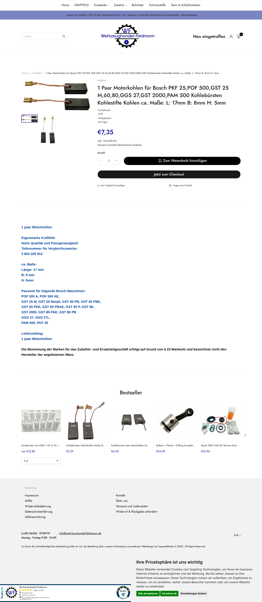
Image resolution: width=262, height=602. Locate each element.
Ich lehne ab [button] (169, 593)
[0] (239, 36)
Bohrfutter (138, 5)
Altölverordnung (35, 517)
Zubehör (119, 5)
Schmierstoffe (157, 5)
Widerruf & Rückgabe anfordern (136, 512)
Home (65, 5)
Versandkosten (110, 140)
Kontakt (120, 495)
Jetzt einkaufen (189, 15)
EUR (236, 535)
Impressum (32, 495)
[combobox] (44, 36)
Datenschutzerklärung (38, 512)
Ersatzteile (100, 5)
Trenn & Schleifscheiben (185, 5)
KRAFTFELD (82, 5)
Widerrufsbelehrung (38, 506)
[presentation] (17, 435)
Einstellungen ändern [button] (193, 593)
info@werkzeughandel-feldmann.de (80, 533)
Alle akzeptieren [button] (148, 593)
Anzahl (101, 153)
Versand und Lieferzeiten (132, 506)
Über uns (122, 501)
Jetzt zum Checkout (169, 174)
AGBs (28, 501)
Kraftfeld (37, 73)
